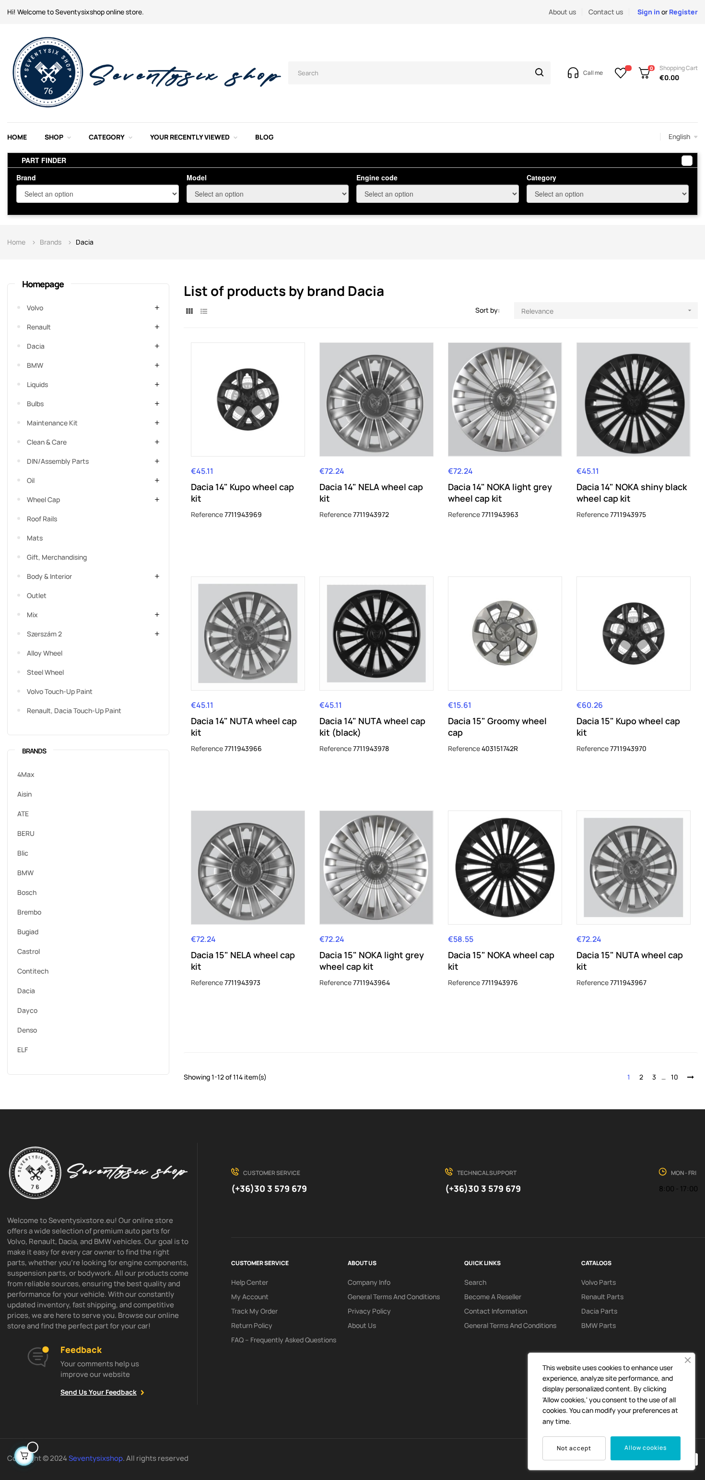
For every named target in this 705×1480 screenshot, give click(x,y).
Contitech (32, 970)
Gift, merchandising (57, 557)
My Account (250, 1296)
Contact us (605, 11)
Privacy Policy (369, 1311)
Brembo (29, 911)
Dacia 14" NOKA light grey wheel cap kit (500, 492)
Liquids (37, 384)
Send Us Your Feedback (98, 1392)
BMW (35, 365)
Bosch (26, 892)
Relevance (607, 311)
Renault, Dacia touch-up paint (74, 710)
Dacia (36, 346)
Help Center (249, 1282)
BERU (26, 833)
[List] (204, 311)
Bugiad (27, 931)
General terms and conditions (394, 1296)
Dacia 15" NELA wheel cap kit (243, 960)
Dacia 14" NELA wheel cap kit (371, 492)
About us (562, 11)
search (475, 1282)
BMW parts (598, 1325)
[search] (540, 72)
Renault (39, 326)
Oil (31, 480)
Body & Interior (49, 576)
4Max (26, 774)
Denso (27, 1029)
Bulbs (35, 403)
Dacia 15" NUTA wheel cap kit (629, 960)
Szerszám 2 (44, 633)
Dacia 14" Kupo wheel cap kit (242, 492)
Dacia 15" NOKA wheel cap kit (501, 960)
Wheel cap (43, 499)
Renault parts (602, 1296)
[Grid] (190, 311)
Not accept (574, 1448)
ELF (22, 1049)
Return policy (251, 1325)
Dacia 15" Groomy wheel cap (497, 726)
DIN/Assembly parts (58, 461)
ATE (23, 813)
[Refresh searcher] (687, 160)
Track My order (254, 1311)
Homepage (43, 284)
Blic (22, 852)
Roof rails (42, 518)
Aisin (24, 794)
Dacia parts (599, 1311)
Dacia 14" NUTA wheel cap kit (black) (372, 726)
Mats (35, 537)
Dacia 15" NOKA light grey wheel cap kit (371, 960)
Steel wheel (45, 672)
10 (674, 1076)
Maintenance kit (52, 422)
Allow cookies (645, 1448)
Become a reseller (492, 1296)
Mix (32, 614)
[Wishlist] (621, 73)
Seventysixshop (96, 1458)
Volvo (35, 307)
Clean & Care (47, 441)
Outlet (37, 595)
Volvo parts (598, 1282)
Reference (207, 514)
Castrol (28, 951)
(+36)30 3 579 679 (269, 1188)
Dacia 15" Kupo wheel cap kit (628, 726)
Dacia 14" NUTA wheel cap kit (244, 726)
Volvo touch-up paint (60, 691)
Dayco (27, 1010)
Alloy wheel (44, 653)
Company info (369, 1282)
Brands (34, 750)
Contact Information (495, 1311)
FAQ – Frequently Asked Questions (283, 1339)
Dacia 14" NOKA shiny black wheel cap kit (631, 492)
